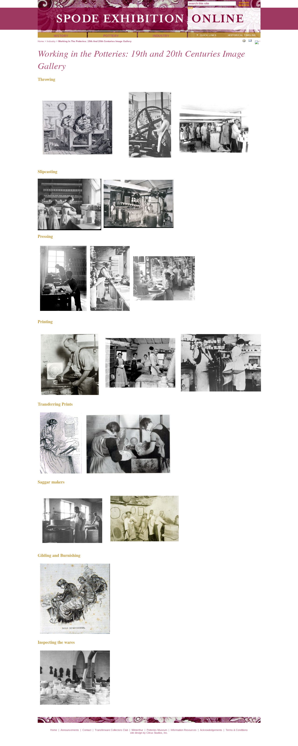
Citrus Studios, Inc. (157, 732)
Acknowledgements (211, 730)
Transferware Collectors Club (111, 730)
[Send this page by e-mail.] (250, 40)
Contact (86, 730)
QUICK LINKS (208, 35)
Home (41, 41)
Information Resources (183, 730)
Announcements (70, 730)
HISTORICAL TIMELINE (242, 35)
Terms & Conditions (237, 730)
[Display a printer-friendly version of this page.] (244, 40)
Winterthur (137, 730)
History (61, 36)
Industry (161, 36)
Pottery (111, 36)
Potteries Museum (157, 730)
